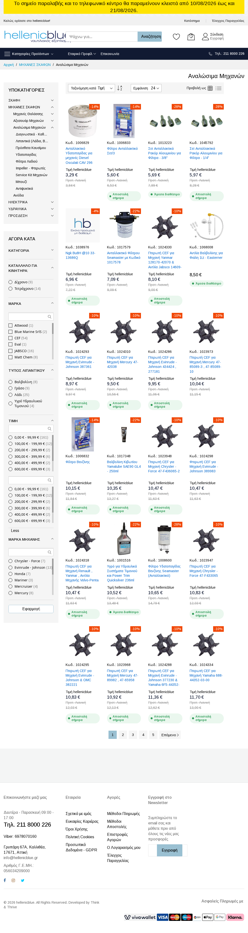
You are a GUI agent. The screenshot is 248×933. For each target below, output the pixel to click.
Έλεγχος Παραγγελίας (228, 21)
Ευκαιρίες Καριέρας (82, 821)
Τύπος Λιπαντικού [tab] (26, 370)
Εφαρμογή (31, 609)
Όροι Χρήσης (77, 829)
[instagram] (13, 881)
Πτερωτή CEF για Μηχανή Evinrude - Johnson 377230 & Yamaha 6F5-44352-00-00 (163, 680)
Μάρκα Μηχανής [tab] (24, 539)
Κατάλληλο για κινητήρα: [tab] (22, 268)
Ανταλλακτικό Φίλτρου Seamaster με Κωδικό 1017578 (123, 257)
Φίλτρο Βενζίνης (78, 462)
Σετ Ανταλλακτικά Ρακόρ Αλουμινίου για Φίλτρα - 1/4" (206, 153)
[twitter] (22, 881)
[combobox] (102, 37)
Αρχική (9, 65)
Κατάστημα (192, 21)
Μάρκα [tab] (14, 303)
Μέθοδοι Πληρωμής (123, 814)
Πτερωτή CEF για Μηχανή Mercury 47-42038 (122, 362)
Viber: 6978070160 (20, 836)
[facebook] (5, 881)
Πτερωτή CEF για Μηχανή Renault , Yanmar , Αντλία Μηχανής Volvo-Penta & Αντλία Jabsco (82, 575)
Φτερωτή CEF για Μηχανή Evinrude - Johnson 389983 (204, 466)
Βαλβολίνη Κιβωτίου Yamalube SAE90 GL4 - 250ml (124, 466)
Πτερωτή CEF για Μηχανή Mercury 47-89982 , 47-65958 (122, 675)
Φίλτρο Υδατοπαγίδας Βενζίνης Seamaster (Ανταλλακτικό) (164, 571)
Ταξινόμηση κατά (83, 88)
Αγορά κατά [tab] (21, 239)
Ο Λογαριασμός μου (123, 848)
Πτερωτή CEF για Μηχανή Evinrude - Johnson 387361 (80, 362)
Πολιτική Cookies (80, 837)
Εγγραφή (217, 38)
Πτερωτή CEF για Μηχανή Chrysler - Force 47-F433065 (204, 571)
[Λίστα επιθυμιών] (176, 37)
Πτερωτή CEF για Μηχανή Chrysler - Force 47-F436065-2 (164, 466)
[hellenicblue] (37, 36)
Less (15, 531)
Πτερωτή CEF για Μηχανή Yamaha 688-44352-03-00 (206, 675)
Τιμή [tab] (13, 421)
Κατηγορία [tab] (18, 250)
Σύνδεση (216, 34)
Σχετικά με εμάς (79, 814)
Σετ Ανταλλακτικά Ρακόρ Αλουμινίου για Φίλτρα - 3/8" (164, 153)
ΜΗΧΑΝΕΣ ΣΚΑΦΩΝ (35, 65)
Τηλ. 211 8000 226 (27, 824)
